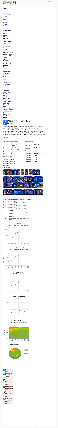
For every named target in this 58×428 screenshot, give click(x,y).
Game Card (6, 96)
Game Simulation (7, 111)
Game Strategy (6, 114)
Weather (5, 85)
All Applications (7, 21)
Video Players (6, 84)
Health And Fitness (8, 52)
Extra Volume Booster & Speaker (8, 375)
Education (5, 44)
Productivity (6, 73)
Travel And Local (7, 82)
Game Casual (6, 100)
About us (34, 427)
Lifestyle (5, 57)
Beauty (4, 33)
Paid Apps (5, 22)
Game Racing (6, 108)
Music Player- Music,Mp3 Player (8, 400)
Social (4, 76)
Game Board (6, 95)
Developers (6, 25)
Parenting (5, 68)
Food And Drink (7, 51)
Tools (4, 79)
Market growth (6, 10)
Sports (4, 78)
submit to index (7, 14)
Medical (5, 62)
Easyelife (11, 123)
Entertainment (6, 46)
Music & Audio (10, 128)
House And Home (7, 54)
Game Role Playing (8, 109)
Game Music (6, 104)
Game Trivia (6, 115)
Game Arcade (6, 93)
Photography (6, 71)
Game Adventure (7, 92)
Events (4, 47)
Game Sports (6, 112)
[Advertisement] (34, 2)
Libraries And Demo (8, 55)
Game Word (6, 117)
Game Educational (7, 101)
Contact (38, 427)
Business (5, 38)
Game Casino (6, 98)
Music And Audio (7, 63)
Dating (4, 43)
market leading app (25, 298)
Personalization (7, 70)
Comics (5, 40)
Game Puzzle (6, 106)
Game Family (6, 103)
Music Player (8, 369)
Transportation (6, 81)
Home (42, 427)
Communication (7, 41)
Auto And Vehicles (7, 32)
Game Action (6, 90)
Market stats (6, 8)
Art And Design (7, 30)
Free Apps (5, 24)
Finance (5, 49)
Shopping (5, 74)
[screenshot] (8, 172)
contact (5, 16)
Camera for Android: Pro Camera (8, 393)
